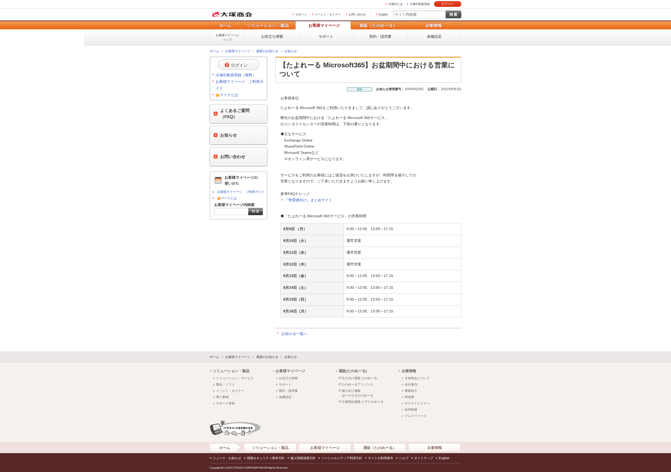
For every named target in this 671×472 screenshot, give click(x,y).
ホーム (225, 25)
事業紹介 (411, 391)
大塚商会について (417, 378)
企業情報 (433, 25)
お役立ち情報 (272, 36)
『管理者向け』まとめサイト (308, 200)
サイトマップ (423, 458)
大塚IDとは (395, 4)
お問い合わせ (357, 14)
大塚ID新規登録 (420, 4)
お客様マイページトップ (227, 37)
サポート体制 (225, 403)
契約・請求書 (380, 36)
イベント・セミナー (328, 14)
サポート (301, 14)
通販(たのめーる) (353, 371)
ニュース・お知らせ (227, 458)
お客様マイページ (324, 25)
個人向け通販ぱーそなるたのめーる (357, 393)
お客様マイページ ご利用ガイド (239, 84)
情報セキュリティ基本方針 (266, 458)
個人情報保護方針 (303, 458)
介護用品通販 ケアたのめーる (362, 402)
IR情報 (409, 397)
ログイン (447, 4)
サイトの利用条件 (380, 458)
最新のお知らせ (267, 51)
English (383, 14)
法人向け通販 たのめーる (359, 378)
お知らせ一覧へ (294, 334)
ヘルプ (403, 458)
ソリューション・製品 (268, 25)
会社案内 (411, 384)
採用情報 (411, 409)
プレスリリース (416, 416)
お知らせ (290, 51)
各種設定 (434, 36)
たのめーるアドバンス (357, 384)
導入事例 (222, 397)
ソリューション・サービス (235, 378)
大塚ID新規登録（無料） (236, 75)
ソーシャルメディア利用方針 (341, 458)
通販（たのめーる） (378, 25)
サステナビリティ (417, 403)
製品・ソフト (225, 384)
